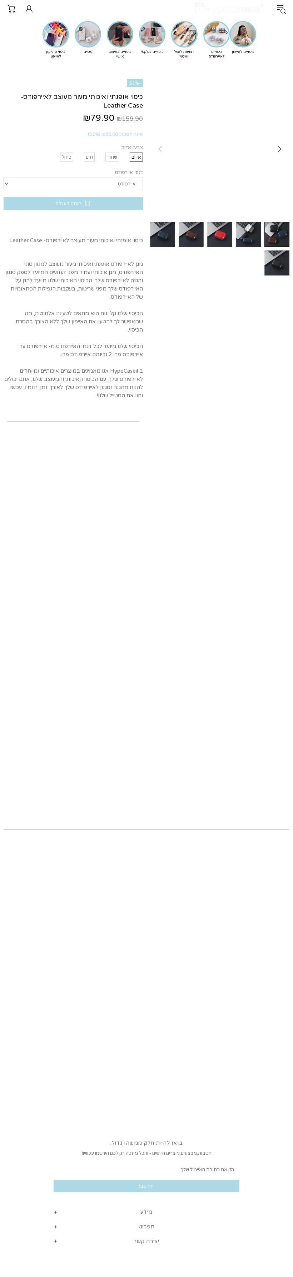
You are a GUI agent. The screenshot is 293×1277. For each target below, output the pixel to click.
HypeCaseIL (231, 9)
